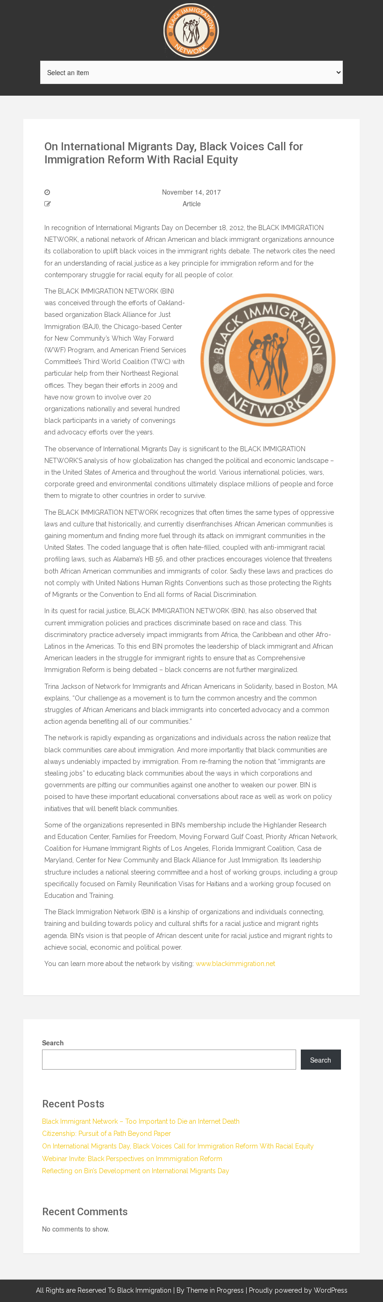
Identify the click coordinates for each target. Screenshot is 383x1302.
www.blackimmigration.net (235, 963)
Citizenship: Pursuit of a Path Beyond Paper (106, 1133)
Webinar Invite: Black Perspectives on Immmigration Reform (132, 1158)
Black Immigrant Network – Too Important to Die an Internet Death (141, 1121)
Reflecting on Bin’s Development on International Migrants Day (135, 1171)
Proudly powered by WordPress (298, 1290)
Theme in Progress (215, 1290)
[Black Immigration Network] (191, 29)
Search (53, 1042)
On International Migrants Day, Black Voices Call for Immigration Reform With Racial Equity (178, 1146)
